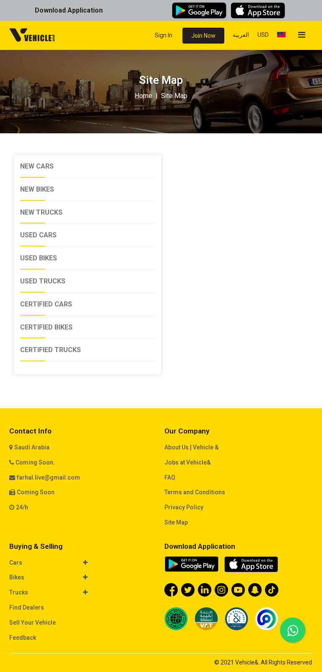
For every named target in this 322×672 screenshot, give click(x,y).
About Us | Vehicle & (191, 447)
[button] (79, 563)
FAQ (169, 477)
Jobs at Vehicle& (187, 462)
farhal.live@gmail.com (48, 477)
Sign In (163, 35)
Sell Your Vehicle (32, 622)
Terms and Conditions (194, 492)
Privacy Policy (183, 507)
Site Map (176, 522)
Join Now (203, 35)
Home (143, 96)
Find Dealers (26, 607)
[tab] (83, 563)
